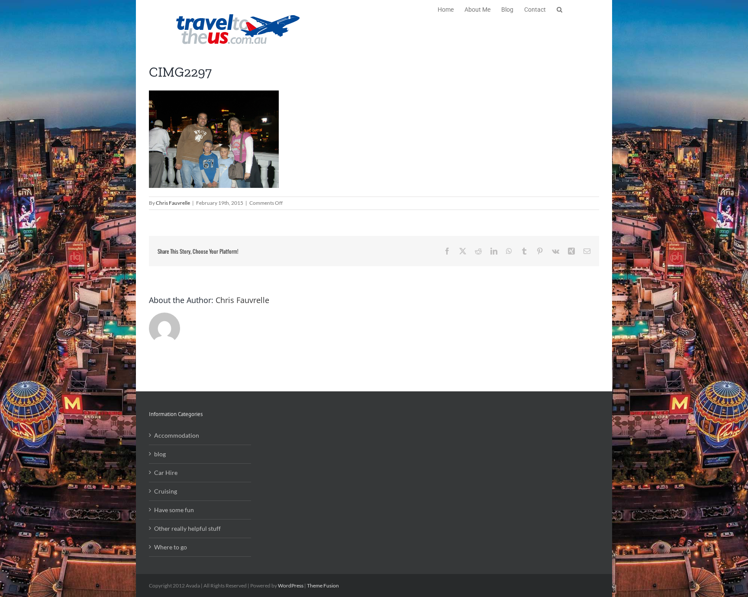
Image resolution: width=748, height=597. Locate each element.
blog (160, 454)
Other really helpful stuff (187, 528)
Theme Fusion (323, 585)
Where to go (170, 547)
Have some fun (174, 509)
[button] (559, 8)
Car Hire (165, 472)
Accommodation (176, 435)
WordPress (290, 585)
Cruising (165, 491)
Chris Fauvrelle (173, 203)
